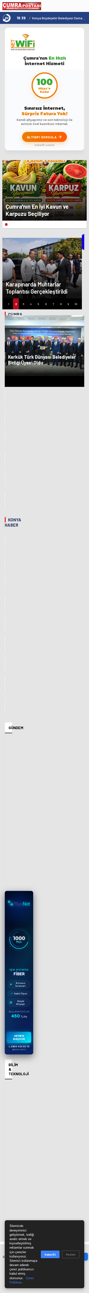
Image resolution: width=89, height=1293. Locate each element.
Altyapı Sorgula (42, 137)
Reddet (70, 1254)
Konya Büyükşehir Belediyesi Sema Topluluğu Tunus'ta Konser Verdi (59, 18)
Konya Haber (13, 522)
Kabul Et (50, 1254)
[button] (6, 224)
